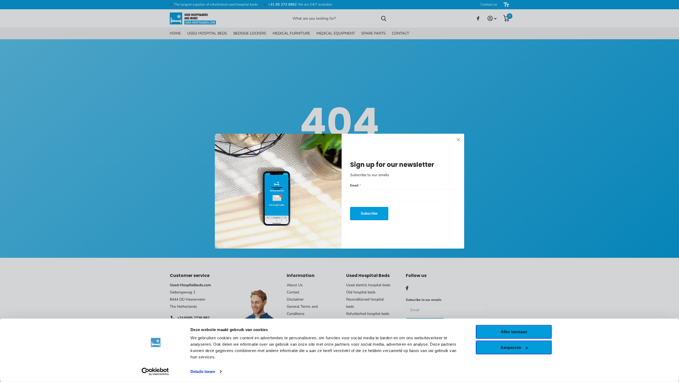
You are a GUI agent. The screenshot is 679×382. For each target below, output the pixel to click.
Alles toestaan (514, 331)
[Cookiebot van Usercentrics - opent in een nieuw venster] (155, 372)
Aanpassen (510, 347)
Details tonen (202, 371)
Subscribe (369, 213)
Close (458, 139)
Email (355, 185)
